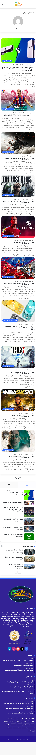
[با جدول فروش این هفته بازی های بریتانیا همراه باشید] (29, 552)
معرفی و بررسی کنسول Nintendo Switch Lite (19, 328)
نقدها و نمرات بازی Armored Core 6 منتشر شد (13, 528)
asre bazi (24, 718)
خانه (31, 13)
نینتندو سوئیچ (17, 728)
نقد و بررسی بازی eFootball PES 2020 (19, 283)
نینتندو (24, 728)
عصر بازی (13, 725)
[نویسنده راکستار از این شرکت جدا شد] (29, 503)
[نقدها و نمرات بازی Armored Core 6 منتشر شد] (29, 529)
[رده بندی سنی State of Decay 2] (29, 559)
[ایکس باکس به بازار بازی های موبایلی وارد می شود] (29, 536)
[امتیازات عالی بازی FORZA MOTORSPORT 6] (29, 566)
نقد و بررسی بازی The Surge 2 (23, 372)
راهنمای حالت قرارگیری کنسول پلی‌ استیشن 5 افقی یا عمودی (18, 68)
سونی (32, 725)
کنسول (9, 728)
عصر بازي (26, 725)
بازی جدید (6, 721)
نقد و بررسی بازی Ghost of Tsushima (20, 158)
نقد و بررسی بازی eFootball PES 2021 (19, 115)
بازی (12, 721)
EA (18, 718)
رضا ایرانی (18, 28)
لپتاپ (7, 725)
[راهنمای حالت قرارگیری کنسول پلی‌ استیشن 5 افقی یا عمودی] (29, 495)
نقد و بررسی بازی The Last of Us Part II (19, 201)
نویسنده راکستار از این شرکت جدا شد (13, 502)
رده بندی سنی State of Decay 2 (14, 557)
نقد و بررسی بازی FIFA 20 (24, 242)
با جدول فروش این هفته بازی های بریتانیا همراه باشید (14, 551)
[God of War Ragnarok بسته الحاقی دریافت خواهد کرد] (29, 521)
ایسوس (17, 721)
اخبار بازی (24, 721)
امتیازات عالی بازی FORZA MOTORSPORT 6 (16, 566)
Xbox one (31, 721)
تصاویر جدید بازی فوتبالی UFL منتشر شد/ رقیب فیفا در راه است (13, 509)
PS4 (10, 718)
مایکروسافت (31, 728)
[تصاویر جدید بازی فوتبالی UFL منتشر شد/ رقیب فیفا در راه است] (29, 512)
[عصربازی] (18, 4)
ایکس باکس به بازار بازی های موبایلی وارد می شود (13, 535)
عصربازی (20, 725)
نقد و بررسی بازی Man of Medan (22, 456)
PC (14, 718)
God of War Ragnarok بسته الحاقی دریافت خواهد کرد (13, 520)
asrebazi (31, 718)
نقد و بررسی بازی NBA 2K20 (23, 415)
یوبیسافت (31, 731)
